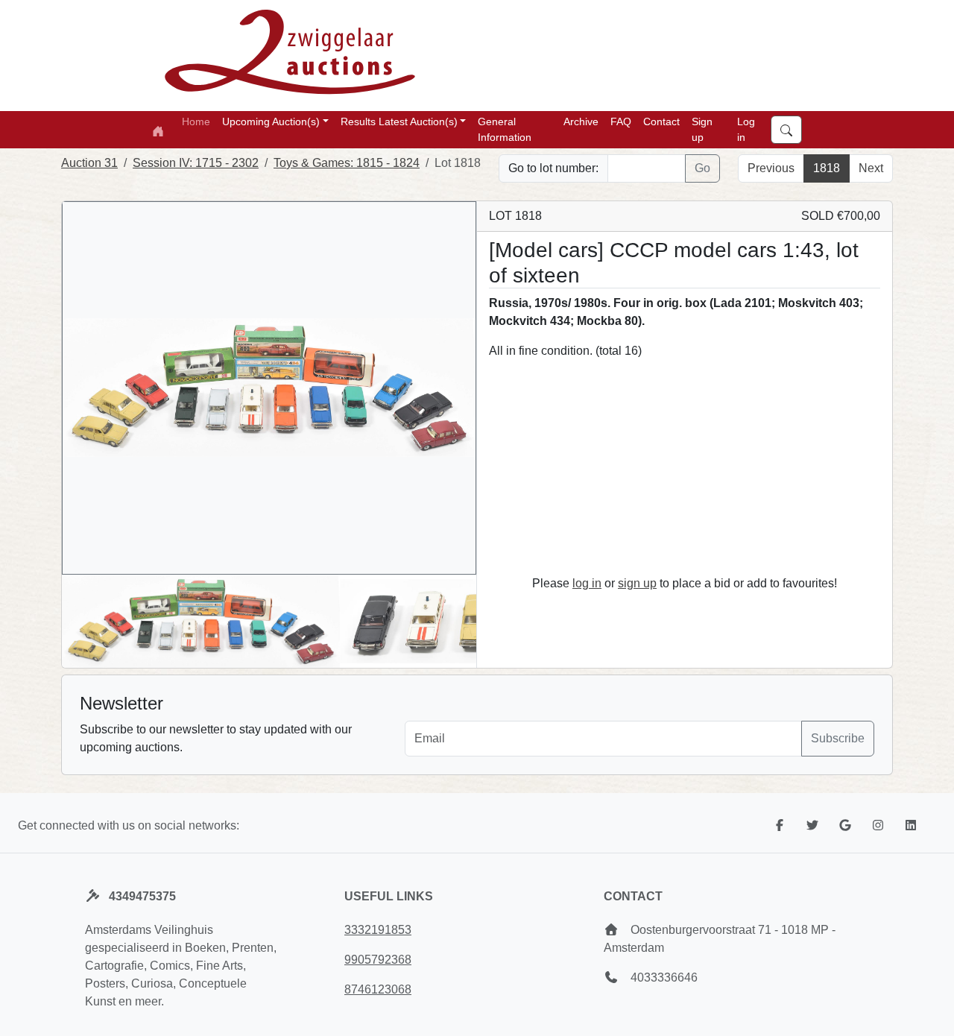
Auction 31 (89, 163)
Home (196, 121)
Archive (580, 121)
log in (586, 583)
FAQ (620, 121)
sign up (637, 583)
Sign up (702, 129)
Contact (661, 121)
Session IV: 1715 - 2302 (196, 163)
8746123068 (377, 989)
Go (702, 168)
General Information (504, 129)
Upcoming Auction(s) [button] (271, 121)
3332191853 (377, 929)
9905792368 (377, 959)
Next (871, 168)
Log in (746, 129)
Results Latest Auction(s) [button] (399, 121)
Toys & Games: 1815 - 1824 (347, 163)
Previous (771, 168)
